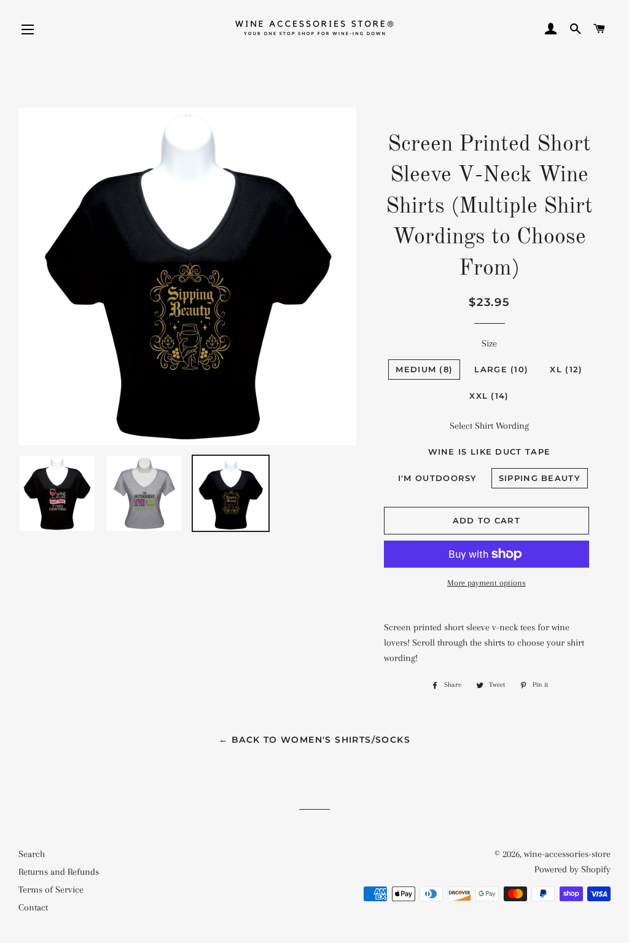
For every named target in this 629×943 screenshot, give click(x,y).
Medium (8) (424, 369)
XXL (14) (489, 396)
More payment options (486, 582)
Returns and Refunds (58, 871)
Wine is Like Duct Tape (489, 451)
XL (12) (566, 369)
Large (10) (501, 369)
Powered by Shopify (572, 869)
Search (31, 853)
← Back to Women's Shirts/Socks (314, 739)
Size (489, 343)
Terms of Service (51, 889)
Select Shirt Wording (489, 425)
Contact (33, 907)
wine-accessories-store (567, 853)
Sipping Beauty (539, 478)
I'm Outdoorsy (437, 478)
